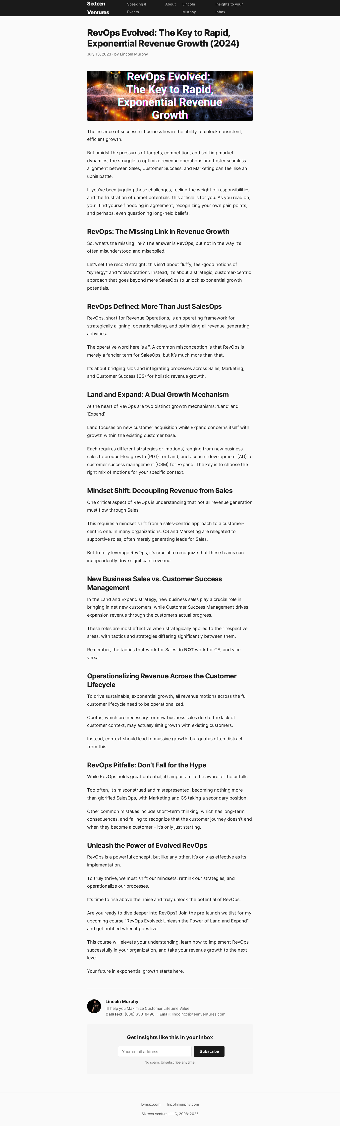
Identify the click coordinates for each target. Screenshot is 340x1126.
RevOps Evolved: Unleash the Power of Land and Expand (186, 920)
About (170, 4)
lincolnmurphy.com (183, 1104)
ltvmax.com (151, 1104)
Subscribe (209, 1051)
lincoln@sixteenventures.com (198, 1014)
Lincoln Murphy (134, 54)
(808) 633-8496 (140, 1014)
